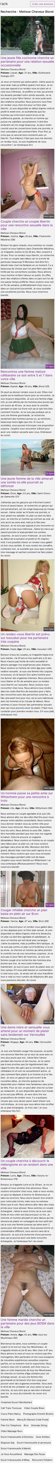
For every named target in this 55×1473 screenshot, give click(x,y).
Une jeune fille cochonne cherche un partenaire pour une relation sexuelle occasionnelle (27, 61)
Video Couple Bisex (34, 1408)
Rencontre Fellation (42, 1460)
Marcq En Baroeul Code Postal (33, 1419)
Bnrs (26, 1425)
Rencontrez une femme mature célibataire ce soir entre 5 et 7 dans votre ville (26, 375)
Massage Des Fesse (34, 1454)
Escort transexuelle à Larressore (34, 1442)
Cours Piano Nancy (11, 1413)
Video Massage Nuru (11, 1431)
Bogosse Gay (8, 1442)
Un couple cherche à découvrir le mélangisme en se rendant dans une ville (27, 1164)
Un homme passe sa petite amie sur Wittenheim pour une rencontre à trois (27, 796)
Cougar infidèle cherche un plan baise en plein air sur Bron (24, 912)
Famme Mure (8, 1419)
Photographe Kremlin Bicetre (38, 1413)
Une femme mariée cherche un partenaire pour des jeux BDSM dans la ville (27, 1323)
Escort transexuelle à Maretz (16, 1448)
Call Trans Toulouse (11, 1408)
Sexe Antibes (43, 1436)
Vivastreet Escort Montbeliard (16, 1402)
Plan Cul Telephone (11, 1425)
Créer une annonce (42, 4)
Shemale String (39, 1425)
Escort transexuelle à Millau (15, 1460)
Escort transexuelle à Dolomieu (17, 1436)
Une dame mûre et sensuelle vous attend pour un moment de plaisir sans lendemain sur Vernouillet (25, 1030)
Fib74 (4, 4)
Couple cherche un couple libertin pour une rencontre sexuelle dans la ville (27, 225)
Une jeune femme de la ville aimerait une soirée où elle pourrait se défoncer (27, 482)
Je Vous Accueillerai (11, 1454)
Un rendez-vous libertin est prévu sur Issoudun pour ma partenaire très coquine (25, 637)
